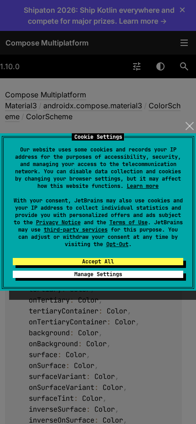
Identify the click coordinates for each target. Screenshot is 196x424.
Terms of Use (128, 222)
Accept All (98, 261)
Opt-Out (117, 244)
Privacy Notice (58, 222)
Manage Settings (98, 274)
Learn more (143, 186)
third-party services (76, 229)
